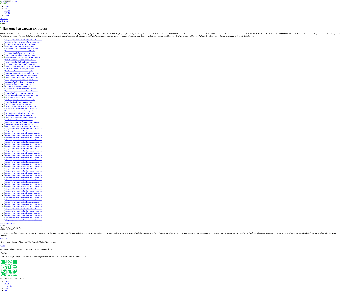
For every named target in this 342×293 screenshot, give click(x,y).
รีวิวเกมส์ (6, 15)
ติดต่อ (5, 290)
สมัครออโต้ (3, 238)
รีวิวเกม (6, 288)
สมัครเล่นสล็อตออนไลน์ (7, 223)
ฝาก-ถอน (6, 284)
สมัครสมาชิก (4, 19)
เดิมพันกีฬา (7, 13)
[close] (6, 3)
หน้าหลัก (6, 6)
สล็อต (5, 8)
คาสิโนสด (7, 11)
